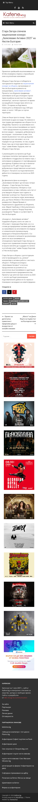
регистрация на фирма (11, 766)
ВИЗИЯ (17, 298)
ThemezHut (14, 799)
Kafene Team (18, 44)
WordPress (19, 797)
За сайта (5, 704)
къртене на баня (25, 739)
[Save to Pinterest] (14, 292)
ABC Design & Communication (15, 698)
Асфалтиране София (10, 739)
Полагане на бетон (9, 778)
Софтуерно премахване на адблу (15, 773)
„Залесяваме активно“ (22, 91)
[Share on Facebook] (4, 292)
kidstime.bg (6, 727)
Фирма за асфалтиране (11, 787)
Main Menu (9, 23)
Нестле (13, 304)
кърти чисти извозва (22, 754)
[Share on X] (9, 292)
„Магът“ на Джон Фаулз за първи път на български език (28, 318)
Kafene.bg (17, 795)
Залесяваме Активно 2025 (19, 301)
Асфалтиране (7, 754)
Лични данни (7, 713)
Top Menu (9, 2)
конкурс (6, 304)
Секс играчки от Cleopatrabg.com (15, 749)
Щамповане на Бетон (10, 783)
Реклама (5, 710)
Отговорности (7, 716)
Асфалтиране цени (9, 744)
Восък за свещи (24, 778)
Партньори (6, 707)
